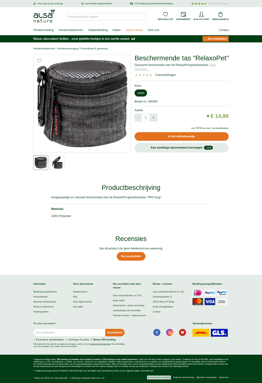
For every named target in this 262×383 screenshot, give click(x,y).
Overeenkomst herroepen (159, 377)
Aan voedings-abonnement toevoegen (181, 147)
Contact (224, 30)
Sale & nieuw (134, 30)
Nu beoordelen (131, 256)
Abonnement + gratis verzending (128, 305)
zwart (140, 92)
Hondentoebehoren (71, 30)
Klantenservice (80, 292)
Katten (117, 30)
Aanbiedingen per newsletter (127, 310)
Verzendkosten (40, 297)
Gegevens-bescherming (183, 377)
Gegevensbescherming (100, 344)
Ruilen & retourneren (43, 307)
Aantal (139, 110)
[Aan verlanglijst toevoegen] (39, 61)
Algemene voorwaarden (206, 377)
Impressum (224, 377)
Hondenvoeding (43, 30)
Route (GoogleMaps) (163, 307)
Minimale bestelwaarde (44, 302)
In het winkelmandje (181, 136)
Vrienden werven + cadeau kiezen (129, 315)
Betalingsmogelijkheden (45, 292)
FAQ (75, 297)
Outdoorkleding (98, 30)
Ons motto (78, 307)
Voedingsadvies (41, 311)
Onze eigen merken (82, 302)
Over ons (153, 30)
